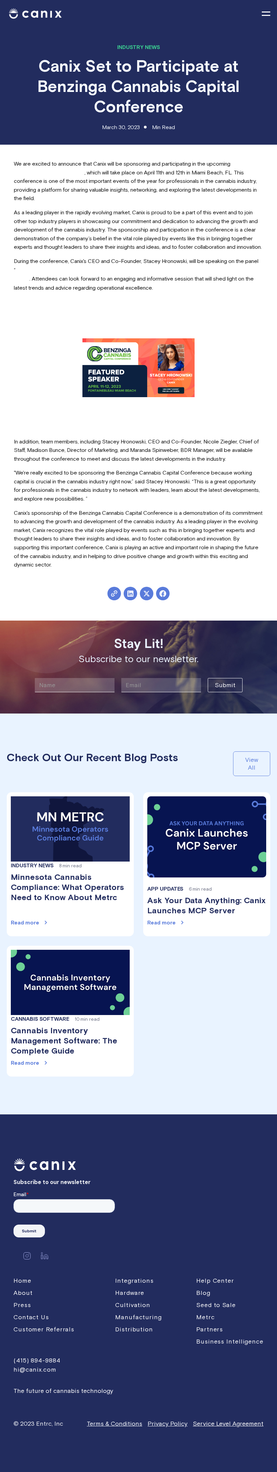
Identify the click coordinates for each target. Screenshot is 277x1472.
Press (22, 1304)
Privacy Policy (167, 1423)
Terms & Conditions (114, 1423)
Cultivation (132, 1304)
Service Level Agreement (228, 1423)
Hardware (129, 1292)
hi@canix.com (35, 1369)
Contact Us (31, 1317)
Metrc (205, 1317)
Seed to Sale (216, 1304)
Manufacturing (138, 1317)
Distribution (134, 1329)
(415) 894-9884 (37, 1360)
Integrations (134, 1280)
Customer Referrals (44, 1329)
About (23, 1292)
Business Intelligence (229, 1341)
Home (22, 1280)
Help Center (215, 1280)
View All (251, 763)
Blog (203, 1292)
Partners (209, 1329)
